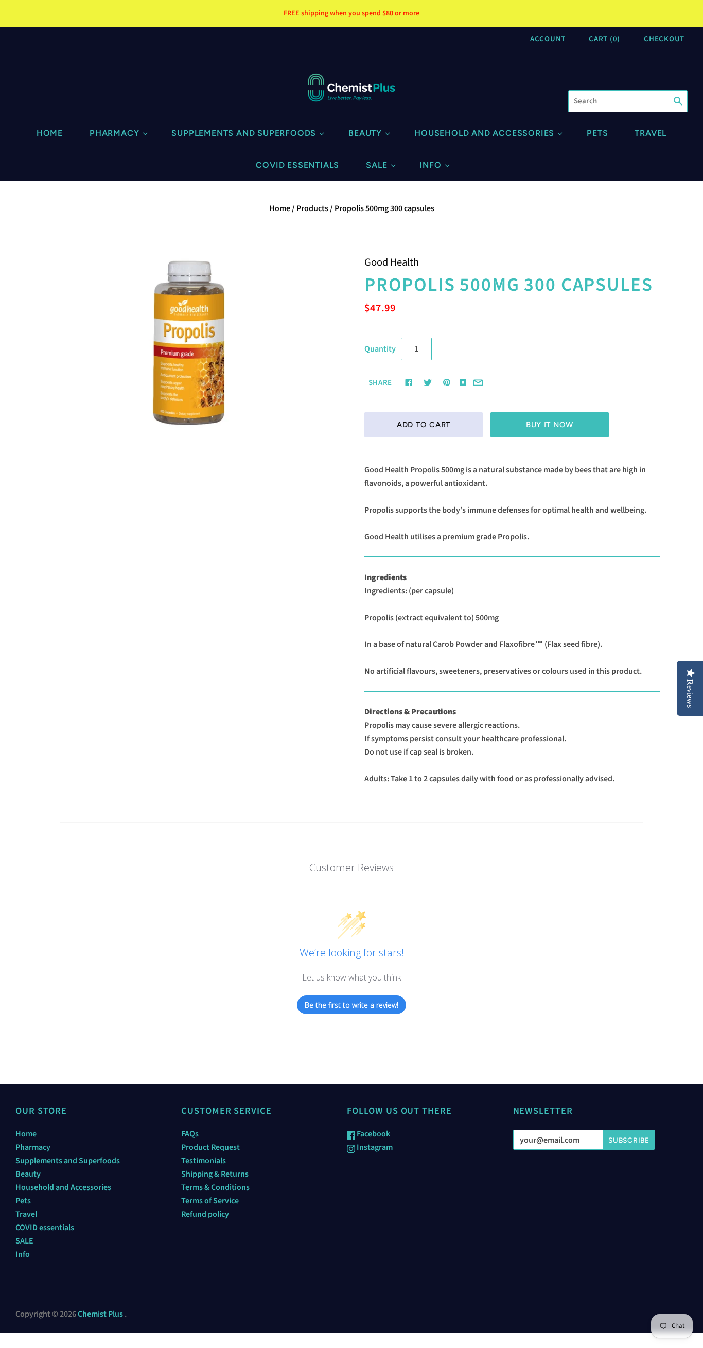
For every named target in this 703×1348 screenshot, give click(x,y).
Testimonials (203, 1160)
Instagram (374, 1147)
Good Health (391, 262)
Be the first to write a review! (351, 1005)
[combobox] (628, 101)
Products (312, 208)
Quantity (380, 349)
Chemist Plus (100, 1314)
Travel (650, 133)
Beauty (365, 133)
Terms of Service (210, 1200)
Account (548, 38)
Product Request (210, 1147)
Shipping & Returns (215, 1174)
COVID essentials (297, 165)
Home (50, 133)
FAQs (190, 1134)
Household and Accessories (484, 133)
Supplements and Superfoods (243, 133)
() (604, 38)
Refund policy (205, 1214)
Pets (597, 133)
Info (430, 165)
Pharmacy (114, 133)
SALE (376, 165)
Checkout (664, 38)
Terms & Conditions (215, 1187)
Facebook (372, 1134)
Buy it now (549, 424)
